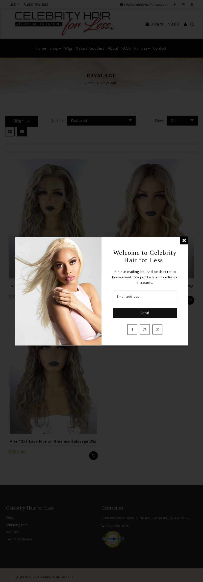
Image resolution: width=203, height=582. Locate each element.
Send (145, 312)
